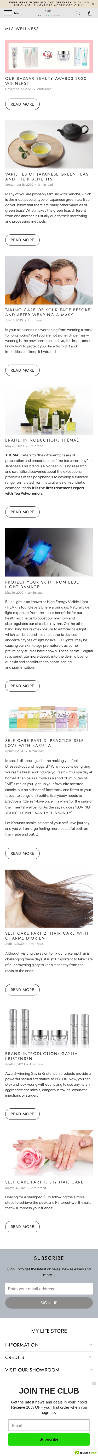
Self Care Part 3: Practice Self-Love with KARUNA (45, 743)
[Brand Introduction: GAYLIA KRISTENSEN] (49, 1027)
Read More (22, 104)
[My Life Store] (49, 13)
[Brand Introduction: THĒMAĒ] (49, 410)
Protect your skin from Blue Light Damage (42, 584)
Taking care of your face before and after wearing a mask (47, 312)
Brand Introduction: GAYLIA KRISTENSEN (41, 1056)
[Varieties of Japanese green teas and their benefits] (49, 144)
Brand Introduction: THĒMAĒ (42, 440)
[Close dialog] (94, 1383)
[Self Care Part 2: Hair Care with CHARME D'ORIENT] (49, 899)
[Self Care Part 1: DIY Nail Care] (49, 1153)
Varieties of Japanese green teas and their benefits (47, 176)
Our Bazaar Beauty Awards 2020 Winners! (46, 81)
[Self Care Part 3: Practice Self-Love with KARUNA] (49, 718)
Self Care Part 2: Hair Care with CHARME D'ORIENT (47, 935)
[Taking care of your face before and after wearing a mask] (49, 280)
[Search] (80, 13)
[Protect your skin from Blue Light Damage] (49, 552)
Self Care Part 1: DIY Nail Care (44, 1182)
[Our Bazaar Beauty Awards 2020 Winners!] (49, 56)
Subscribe (49, 1439)
